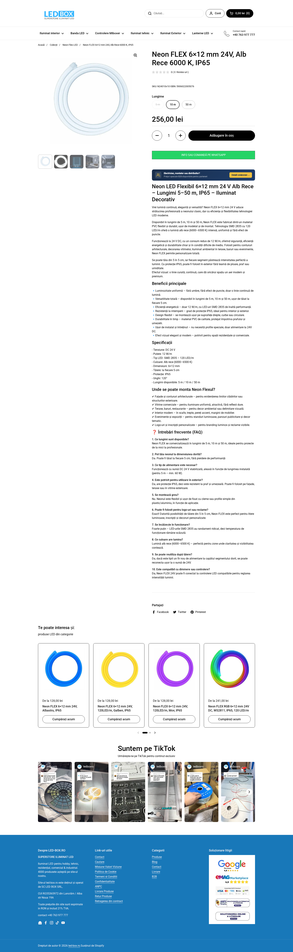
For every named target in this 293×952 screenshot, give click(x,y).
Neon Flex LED (70, 45)
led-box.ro (74, 945)
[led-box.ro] (58, 13)
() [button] (244, 14)
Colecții (53, 45)
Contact (99, 857)
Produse (157, 857)
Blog (154, 861)
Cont (218, 13)
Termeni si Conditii (106, 876)
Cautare (99, 861)
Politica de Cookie (105, 871)
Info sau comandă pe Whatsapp (203, 155)
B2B (154, 876)
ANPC (98, 886)
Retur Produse (103, 896)
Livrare (156, 871)
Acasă (41, 45)
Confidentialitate (105, 881)
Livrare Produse (104, 891)
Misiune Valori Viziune (108, 866)
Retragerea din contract (109, 901)
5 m (157, 104)
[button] (157, 136)
